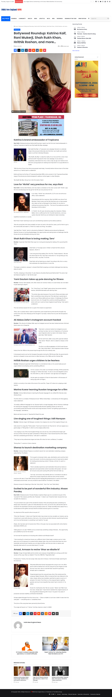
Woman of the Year (70, 18)
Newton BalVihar (81, 43)
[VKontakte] (37, 50)
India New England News (32, 622)
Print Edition (82, 18)
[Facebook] (15, 50)
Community (22, 18)
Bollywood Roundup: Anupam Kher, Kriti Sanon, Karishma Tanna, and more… (60, 679)
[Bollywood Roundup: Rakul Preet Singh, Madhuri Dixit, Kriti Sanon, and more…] (22, 671)
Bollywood (5, 18)
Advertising (64, 694)
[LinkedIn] (22, 50)
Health (30, 18)
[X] (18, 50)
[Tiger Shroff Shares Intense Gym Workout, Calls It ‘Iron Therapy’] (41, 671)
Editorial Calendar (72, 694)
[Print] (57, 613)
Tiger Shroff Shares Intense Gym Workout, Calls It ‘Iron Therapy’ (40, 679)
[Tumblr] (26, 50)
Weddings (60, 18)
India (35, 18)
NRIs (53, 18)
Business (14, 18)
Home (16, 26)
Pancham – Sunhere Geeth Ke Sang (86, 34)
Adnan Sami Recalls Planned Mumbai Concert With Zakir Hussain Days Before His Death (44, 1)
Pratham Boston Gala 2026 (84, 38)
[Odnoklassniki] (40, 50)
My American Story (82, 29)
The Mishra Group (57, 691)
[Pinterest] (29, 50)
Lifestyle (42, 18)
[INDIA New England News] (11, 9)
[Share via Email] (53, 613)
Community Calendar (95, 694)
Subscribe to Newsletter (83, 694)
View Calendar (75, 50)
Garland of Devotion (82, 47)
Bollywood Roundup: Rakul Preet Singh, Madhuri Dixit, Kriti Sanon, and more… (21, 679)
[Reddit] (33, 50)
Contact (59, 694)
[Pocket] (44, 50)
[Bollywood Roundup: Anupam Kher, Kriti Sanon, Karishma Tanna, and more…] (60, 671)
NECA (48, 18)
